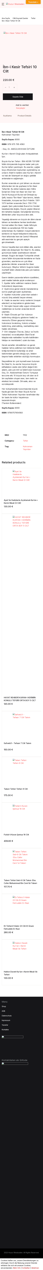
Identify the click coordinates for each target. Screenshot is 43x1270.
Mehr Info (17, 1268)
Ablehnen (35, 1268)
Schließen (26, 1268)
